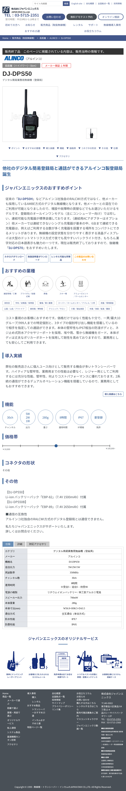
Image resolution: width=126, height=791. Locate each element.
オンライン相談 (110, 17)
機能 (62, 148)
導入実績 (50, 148)
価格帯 (72, 148)
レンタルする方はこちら (87, 708)
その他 (105, 148)
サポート (93, 25)
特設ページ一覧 (34, 727)
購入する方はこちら (86, 702)
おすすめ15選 (32, 31)
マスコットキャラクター (87, 720)
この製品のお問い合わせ (84, 258)
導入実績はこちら (113, 394)
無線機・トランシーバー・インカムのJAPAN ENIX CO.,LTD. (62, 786)
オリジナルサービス (13, 722)
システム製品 (13, 732)
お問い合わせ (53, 17)
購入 (34, 697)
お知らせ (30, 25)
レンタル (78, 25)
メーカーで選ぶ (13, 702)
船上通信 (11, 727)
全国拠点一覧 (104, 4)
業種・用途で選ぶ (13, 714)
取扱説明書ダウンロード (37, 258)
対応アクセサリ (37, 544)
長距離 (42, 38)
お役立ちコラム (92, 31)
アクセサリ (64, 156)
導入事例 (31, 693)
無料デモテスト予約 (82, 17)
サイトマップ (58, 702)
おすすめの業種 (32, 148)
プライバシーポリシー (62, 706)
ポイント (15, 148)
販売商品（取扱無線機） (54, 25)
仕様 (115, 148)
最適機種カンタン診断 (13, 738)
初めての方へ (12, 25)
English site (76, 4)
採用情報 (118, 4)
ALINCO (53, 38)
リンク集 (56, 709)
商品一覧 (6, 696)
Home (5, 38)
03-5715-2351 (114, 719)
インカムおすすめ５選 (38, 722)
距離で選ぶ (12, 708)
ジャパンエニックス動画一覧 (87, 727)
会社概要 (90, 4)
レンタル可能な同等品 (61, 258)
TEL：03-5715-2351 (21, 17)
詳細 (19, 544)
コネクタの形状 (88, 148)
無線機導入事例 (112, 25)
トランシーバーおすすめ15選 (38, 712)
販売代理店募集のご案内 (87, 714)
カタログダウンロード (14, 258)
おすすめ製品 (33, 705)
